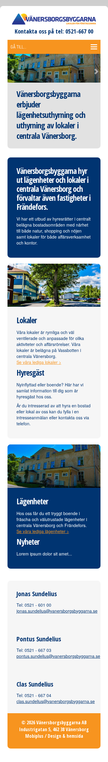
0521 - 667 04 (38, 695)
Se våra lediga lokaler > (38, 362)
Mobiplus (34, 736)
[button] (15, 68)
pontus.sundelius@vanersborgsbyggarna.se (58, 656)
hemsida (75, 736)
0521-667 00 (79, 31)
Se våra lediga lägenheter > (42, 531)
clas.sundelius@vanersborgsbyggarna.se (55, 701)
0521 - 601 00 (38, 605)
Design (54, 736)
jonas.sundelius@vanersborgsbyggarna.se (57, 611)
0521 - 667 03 (38, 650)
